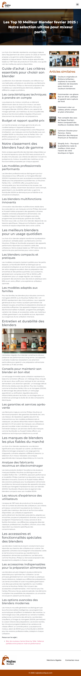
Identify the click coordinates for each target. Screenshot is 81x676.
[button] (77, 4)
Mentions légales (54, 660)
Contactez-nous (72, 660)
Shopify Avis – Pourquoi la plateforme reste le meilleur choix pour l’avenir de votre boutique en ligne (68, 148)
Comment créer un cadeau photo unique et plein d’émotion (67, 109)
